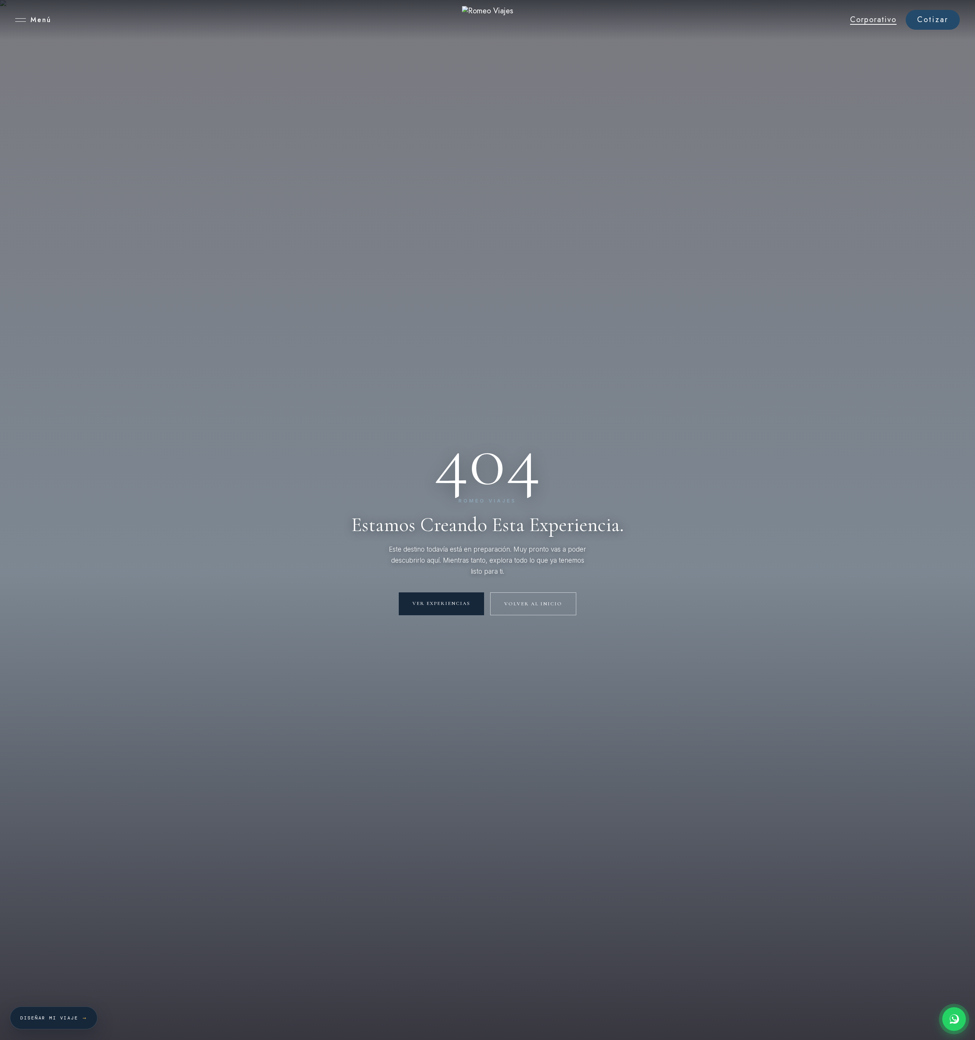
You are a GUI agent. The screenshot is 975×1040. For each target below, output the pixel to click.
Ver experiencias (441, 603)
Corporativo (873, 20)
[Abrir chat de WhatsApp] (954, 1019)
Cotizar (932, 19)
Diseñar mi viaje (53, 1018)
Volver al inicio (533, 604)
